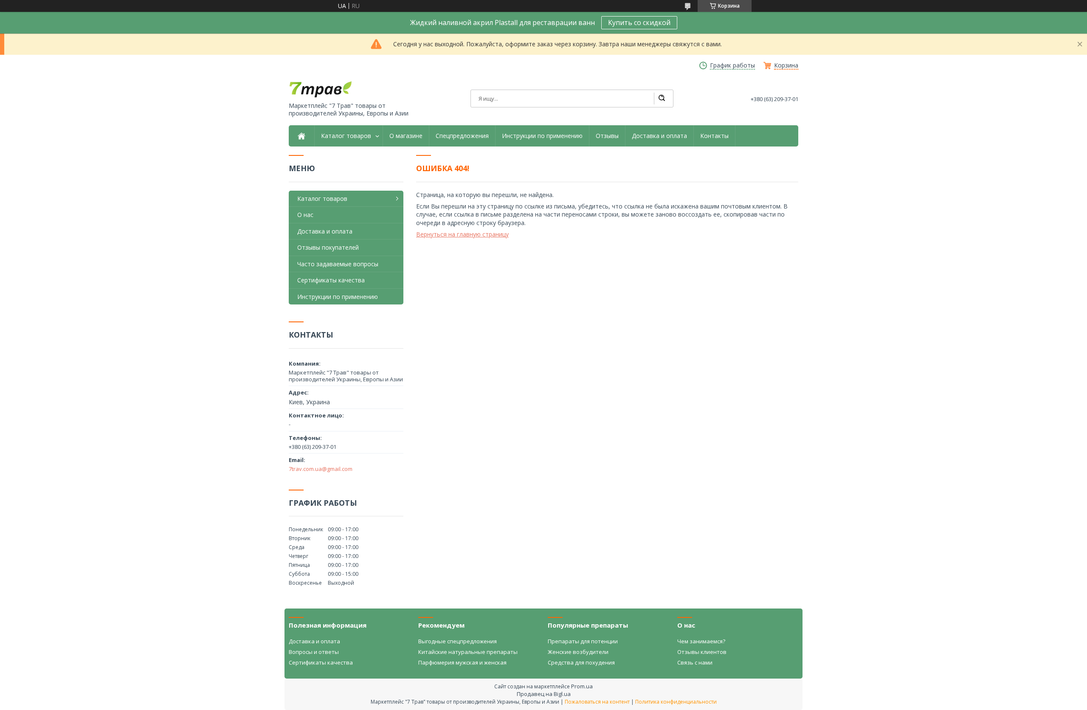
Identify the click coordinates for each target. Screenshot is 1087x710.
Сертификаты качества (331, 280)
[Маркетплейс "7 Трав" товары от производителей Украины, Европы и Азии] (320, 89)
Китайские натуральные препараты (468, 652)
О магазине (405, 136)
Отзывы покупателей (328, 247)
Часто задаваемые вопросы (337, 264)
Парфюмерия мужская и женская (462, 662)
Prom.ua (582, 686)
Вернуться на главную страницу (462, 234)
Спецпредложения (462, 136)
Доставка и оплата (659, 136)
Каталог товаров (346, 136)
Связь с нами (694, 662)
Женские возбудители (578, 652)
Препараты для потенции (583, 641)
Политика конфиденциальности (676, 701)
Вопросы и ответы (314, 652)
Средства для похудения (581, 662)
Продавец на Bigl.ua (544, 694)
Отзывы (607, 136)
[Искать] (661, 98)
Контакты (714, 136)
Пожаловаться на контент (597, 701)
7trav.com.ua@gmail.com (320, 468)
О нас (305, 215)
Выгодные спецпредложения (457, 641)
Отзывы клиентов (702, 652)
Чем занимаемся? (701, 641)
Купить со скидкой (639, 22)
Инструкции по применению (542, 136)
